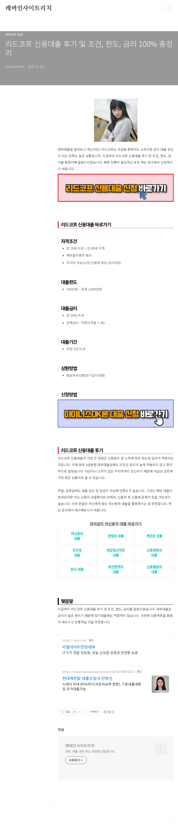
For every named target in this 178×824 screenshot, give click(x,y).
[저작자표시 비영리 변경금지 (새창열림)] (109, 712)
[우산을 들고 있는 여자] (115, 100)
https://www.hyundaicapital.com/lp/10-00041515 (98, 672)
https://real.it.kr (74, 640)
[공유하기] (74, 712)
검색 (159, 8)
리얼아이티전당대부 (79, 646)
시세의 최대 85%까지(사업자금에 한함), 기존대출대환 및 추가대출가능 (101, 686)
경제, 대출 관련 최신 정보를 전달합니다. (90, 751)
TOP (169, 820)
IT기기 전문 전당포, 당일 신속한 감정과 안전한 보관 (100, 652)
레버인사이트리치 (28, 8)
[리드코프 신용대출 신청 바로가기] (116, 176)
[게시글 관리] (79, 712)
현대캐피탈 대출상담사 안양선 (87, 678)
